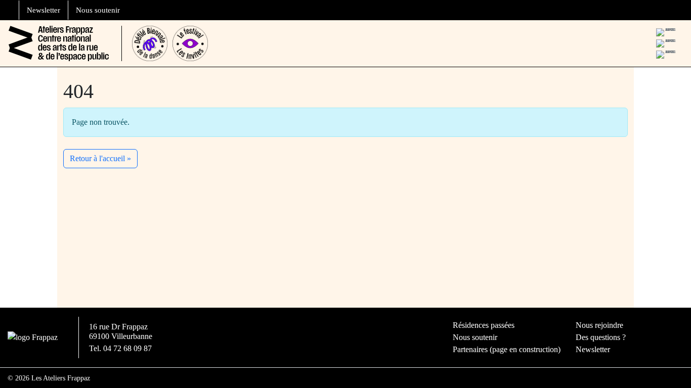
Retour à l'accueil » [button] (100, 158)
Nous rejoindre (599, 325)
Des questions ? (601, 337)
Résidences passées (483, 325)
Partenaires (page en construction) (506, 349)
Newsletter (43, 10)
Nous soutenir (98, 10)
